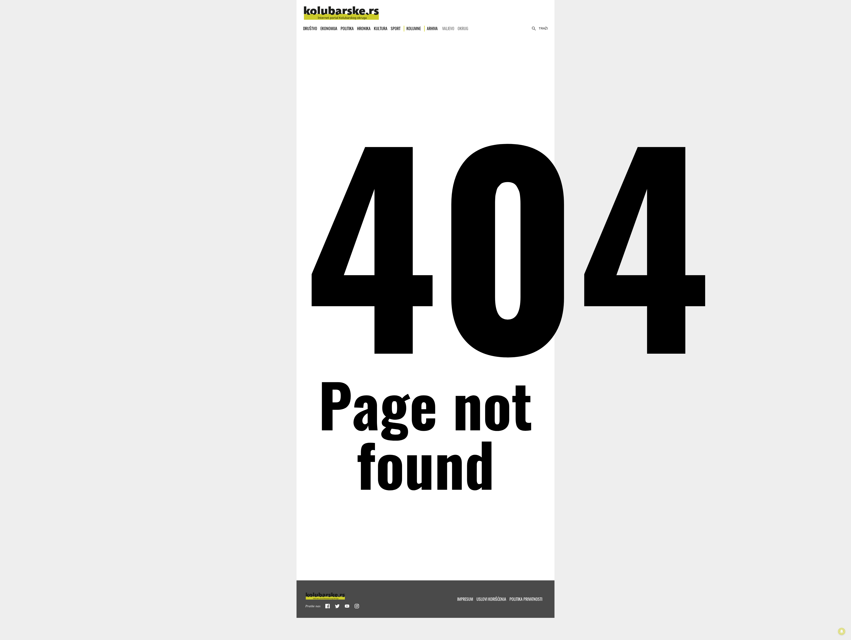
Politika (347, 28)
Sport (395, 28)
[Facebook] (327, 606)
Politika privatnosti (525, 599)
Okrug (463, 28)
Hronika (364, 28)
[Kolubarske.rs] (341, 10)
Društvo (310, 28)
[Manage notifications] (841, 631)
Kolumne (413, 28)
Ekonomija (328, 28)
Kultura (380, 28)
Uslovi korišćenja (491, 599)
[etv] (334, 595)
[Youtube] (347, 606)
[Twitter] (337, 606)
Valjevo (448, 28)
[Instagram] (356, 606)
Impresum (465, 599)
